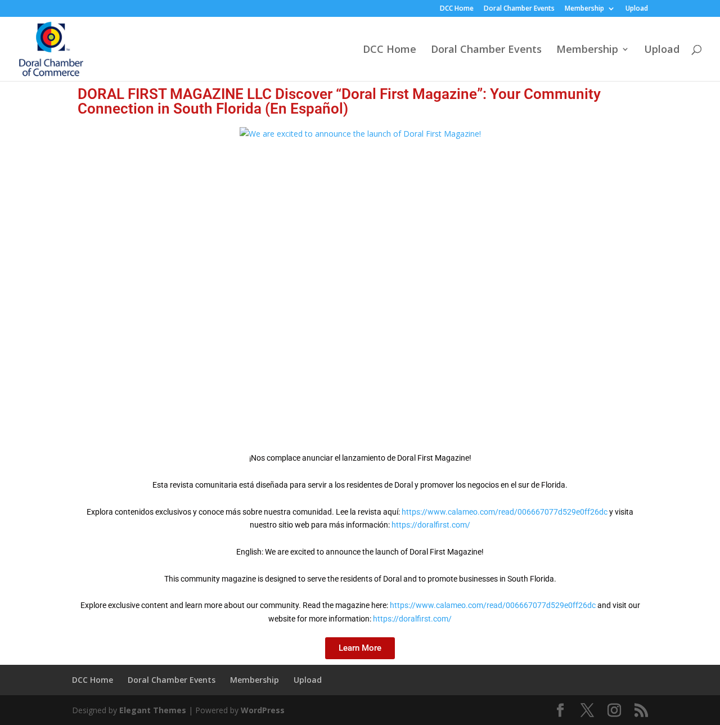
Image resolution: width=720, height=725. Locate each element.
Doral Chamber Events (519, 9)
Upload (637, 9)
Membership (584, 9)
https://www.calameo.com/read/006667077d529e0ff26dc (505, 511)
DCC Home (457, 9)
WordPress (263, 710)
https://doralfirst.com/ (431, 524)
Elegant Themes (152, 710)
